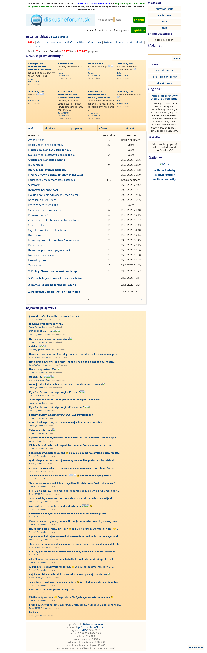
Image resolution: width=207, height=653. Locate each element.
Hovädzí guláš (37, 260)
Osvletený (91, 73)
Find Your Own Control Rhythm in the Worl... (56, 175)
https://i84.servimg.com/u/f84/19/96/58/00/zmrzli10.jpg (61, 414)
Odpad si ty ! (36, 376)
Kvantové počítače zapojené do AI (49, 250)
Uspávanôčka (36, 225)
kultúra (108, 42)
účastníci (104, 128)
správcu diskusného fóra (91, 627)
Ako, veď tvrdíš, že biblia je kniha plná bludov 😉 (61, 505)
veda (28, 46)
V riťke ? (32, 94)
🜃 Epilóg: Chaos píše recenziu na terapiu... (55, 271)
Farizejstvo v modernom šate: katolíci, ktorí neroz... (40, 66)
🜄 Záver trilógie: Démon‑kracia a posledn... (55, 278)
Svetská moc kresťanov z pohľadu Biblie (51, 154)
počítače (68, 42)
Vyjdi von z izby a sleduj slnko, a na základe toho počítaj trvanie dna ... (71, 574)
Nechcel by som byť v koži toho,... (49, 149)
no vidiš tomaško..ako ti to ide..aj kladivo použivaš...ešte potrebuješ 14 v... (71, 467)
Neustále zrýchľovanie (41, 255)
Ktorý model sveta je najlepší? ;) (48, 170)
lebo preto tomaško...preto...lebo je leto (51, 589)
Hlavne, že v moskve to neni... (70, 68)
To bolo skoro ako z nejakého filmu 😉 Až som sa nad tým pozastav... (71, 475)
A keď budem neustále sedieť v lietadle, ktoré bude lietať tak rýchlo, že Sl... (72, 559)
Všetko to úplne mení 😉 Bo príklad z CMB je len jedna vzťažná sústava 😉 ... (72, 597)
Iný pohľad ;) (35, 165)
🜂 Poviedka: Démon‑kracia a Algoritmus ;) (55, 291)
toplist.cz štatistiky (164, 174)
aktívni (130, 128)
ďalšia (141, 299)
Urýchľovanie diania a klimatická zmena (51, 230)
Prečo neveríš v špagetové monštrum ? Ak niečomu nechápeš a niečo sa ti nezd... (75, 604)
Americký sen (65, 63)
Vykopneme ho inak (40, 429)
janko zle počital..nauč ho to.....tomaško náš (41, 74)
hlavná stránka (59, 36)
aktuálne (50, 128)
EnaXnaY (32, 456)
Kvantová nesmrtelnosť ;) (44, 190)
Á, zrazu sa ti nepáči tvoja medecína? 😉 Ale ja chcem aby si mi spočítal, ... (71, 566)
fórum (38, 46)
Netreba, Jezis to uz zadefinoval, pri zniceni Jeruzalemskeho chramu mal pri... (73, 354)
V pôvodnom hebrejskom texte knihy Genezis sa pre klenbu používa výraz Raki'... (75, 536)
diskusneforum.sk (93, 624)
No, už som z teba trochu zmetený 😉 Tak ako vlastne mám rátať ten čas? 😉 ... (73, 528)
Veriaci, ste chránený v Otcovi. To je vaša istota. (164, 97)
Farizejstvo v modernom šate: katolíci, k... (52, 180)
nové (30, 128)
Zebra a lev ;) (35, 265)
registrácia (138, 30)
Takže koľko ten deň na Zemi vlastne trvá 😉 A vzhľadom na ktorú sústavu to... (73, 581)
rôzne (40, 42)
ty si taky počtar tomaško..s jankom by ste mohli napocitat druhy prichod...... (73, 460)
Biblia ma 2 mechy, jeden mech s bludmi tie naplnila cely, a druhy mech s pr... (74, 490)
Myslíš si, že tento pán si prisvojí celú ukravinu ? (57, 407)
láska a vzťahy (54, 42)
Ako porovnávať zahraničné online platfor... (53, 220)
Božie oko (34, 235)
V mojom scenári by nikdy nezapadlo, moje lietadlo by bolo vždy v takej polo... (74, 521)
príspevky (76, 128)
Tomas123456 (63, 113)
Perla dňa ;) (35, 245)
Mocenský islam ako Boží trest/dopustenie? (53, 240)
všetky (30, 42)
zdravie (139, 42)
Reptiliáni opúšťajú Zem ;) (43, 200)
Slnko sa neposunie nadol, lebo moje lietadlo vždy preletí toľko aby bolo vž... (72, 483)
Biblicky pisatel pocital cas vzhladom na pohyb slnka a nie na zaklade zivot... (73, 551)
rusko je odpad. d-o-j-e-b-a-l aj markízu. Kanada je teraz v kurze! (65, 384)
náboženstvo (94, 42)
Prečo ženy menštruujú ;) (43, 205)
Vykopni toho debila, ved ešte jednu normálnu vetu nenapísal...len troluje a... (73, 437)
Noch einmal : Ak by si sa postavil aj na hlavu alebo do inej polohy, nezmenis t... (101, 105)
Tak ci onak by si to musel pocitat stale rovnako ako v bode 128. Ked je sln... (72, 498)
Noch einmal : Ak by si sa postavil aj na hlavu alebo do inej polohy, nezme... (72, 361)
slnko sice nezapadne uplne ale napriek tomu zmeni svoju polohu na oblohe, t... (74, 543)
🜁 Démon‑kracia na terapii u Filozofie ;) (53, 285)
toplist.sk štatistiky (164, 170)
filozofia (119, 42)
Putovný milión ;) (38, 215)
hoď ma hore (196, 647)
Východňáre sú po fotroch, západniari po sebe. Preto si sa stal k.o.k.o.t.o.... (71, 445)
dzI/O (84, 630)
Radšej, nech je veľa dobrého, (45, 144)
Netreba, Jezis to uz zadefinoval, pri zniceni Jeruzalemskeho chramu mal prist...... (70, 105)
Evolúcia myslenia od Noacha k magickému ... (55, 195)
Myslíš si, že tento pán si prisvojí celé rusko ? (54, 392)
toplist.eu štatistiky (164, 179)
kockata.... (35, 612)
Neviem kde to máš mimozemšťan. (127, 68)
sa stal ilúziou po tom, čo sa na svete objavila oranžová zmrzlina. (66, 422)
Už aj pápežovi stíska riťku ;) (44, 210)
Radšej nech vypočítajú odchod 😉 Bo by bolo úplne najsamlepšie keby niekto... (74, 452)
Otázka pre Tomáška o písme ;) (47, 160)
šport (129, 42)
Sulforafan (34, 185)
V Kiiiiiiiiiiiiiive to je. (98, 66)
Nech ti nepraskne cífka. (129, 94)
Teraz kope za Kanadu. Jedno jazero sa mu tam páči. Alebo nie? (64, 399)
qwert (30, 79)
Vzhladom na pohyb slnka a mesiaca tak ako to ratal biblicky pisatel (68, 513)
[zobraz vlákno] (34, 81)
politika (80, 42)
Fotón (60, 73)
